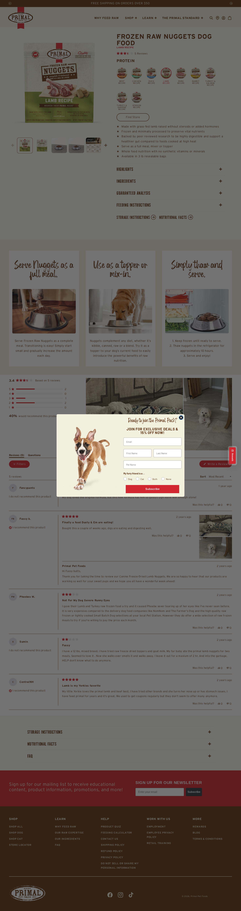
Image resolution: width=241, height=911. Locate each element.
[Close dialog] (181, 418)
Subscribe (152, 489)
